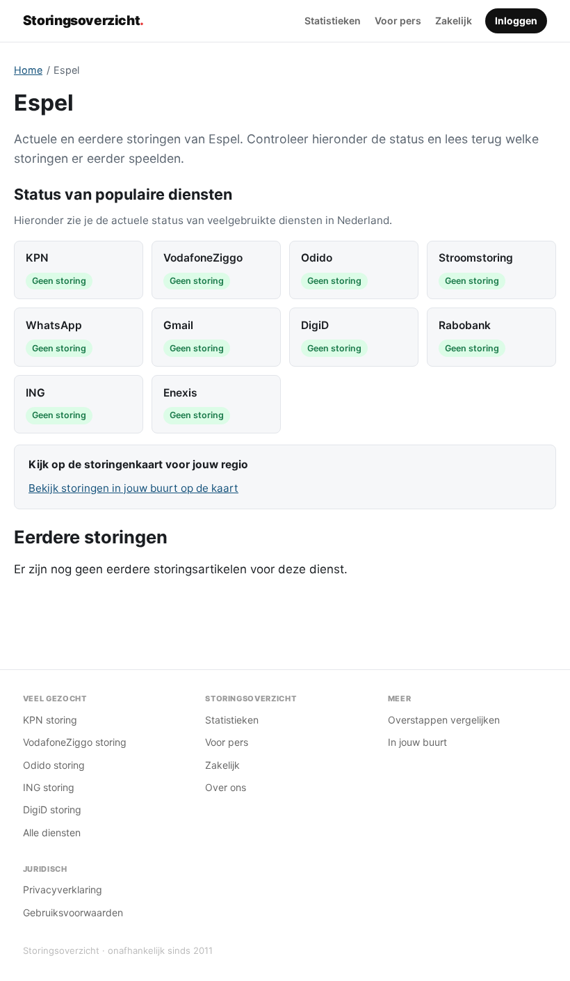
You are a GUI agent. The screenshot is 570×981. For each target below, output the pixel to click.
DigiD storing (52, 809)
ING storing (48, 787)
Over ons (225, 787)
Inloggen (516, 20)
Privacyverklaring (62, 889)
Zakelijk (453, 20)
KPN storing (50, 720)
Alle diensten (52, 832)
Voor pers (398, 20)
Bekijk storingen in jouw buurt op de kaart (133, 488)
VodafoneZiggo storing (75, 742)
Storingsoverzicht (83, 21)
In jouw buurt (417, 742)
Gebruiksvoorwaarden (73, 912)
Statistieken (332, 20)
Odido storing (54, 765)
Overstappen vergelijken (444, 720)
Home (28, 70)
